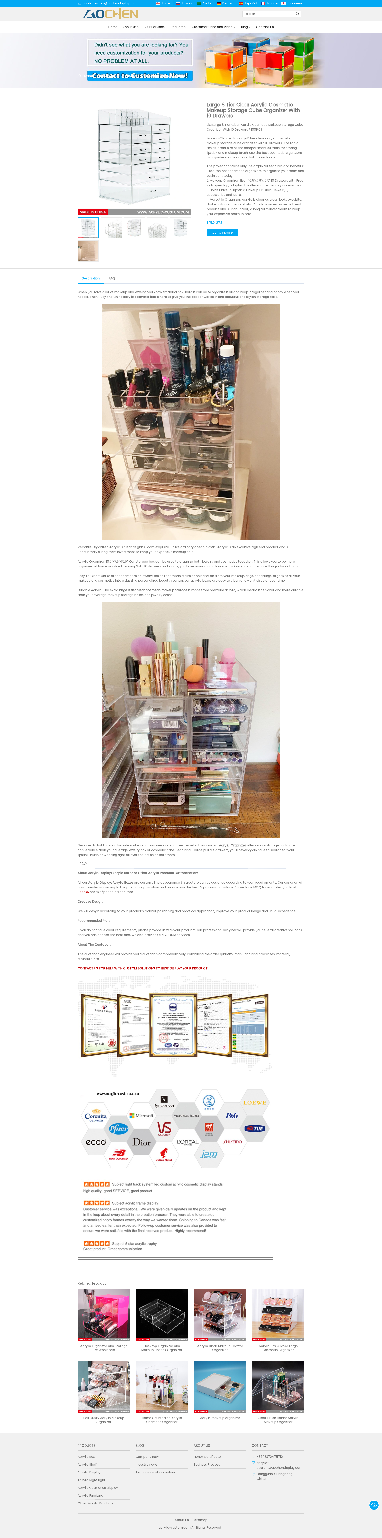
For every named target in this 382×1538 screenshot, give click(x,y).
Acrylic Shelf (87, 1464)
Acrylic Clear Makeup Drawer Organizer (220, 1348)
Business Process (207, 1464)
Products (176, 27)
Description (91, 278)
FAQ (111, 278)
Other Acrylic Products (156, 873)
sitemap (200, 1520)
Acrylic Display (99, 873)
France (272, 3)
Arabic (208, 3)
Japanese (294, 3)
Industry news (146, 1464)
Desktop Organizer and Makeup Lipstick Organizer (161, 1348)
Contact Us (265, 27)
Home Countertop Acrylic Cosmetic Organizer (162, 1420)
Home (113, 27)
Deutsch (228, 3)
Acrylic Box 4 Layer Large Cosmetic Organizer (278, 1348)
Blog (244, 27)
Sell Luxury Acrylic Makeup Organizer (103, 1420)
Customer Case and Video (212, 27)
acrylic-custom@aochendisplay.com (109, 3)
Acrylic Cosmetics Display (98, 1488)
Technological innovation (155, 1472)
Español (251, 3)
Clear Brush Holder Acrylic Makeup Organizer (278, 1420)
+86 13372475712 (270, 1456)
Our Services (155, 27)
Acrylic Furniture (90, 1495)
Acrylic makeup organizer (220, 1418)
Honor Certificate (207, 1456)
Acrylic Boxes (122, 873)
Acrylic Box (128, 75)
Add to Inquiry (222, 232)
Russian (187, 3)
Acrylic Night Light (91, 1480)
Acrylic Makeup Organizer (165, 75)
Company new (147, 1456)
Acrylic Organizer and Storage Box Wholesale (103, 1348)
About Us (129, 27)
